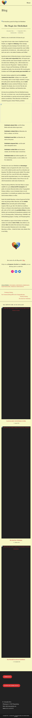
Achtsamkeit (12, 285)
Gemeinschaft (26, 285)
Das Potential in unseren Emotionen (16, 659)
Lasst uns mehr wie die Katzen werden (16, 421)
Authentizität (13, 32)
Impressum (7, 676)
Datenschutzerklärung (11, 685)
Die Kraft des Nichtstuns (16, 540)
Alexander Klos (10, 31)
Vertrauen (13, 286)
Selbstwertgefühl (5, 286)
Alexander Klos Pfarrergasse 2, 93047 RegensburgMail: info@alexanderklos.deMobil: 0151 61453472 (11, 705)
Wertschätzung (20, 286)
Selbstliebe (20, 32)
